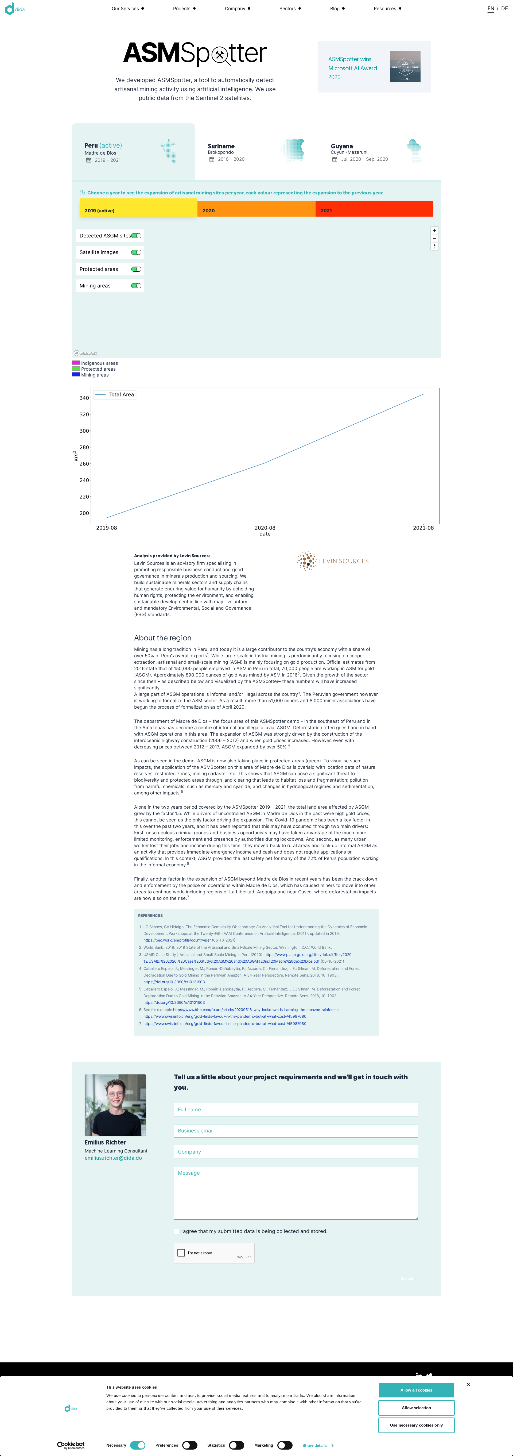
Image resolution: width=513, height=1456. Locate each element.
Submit (407, 1278)
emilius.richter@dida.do (113, 1158)
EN (491, 8)
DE (504, 8)
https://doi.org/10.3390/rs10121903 (174, 981)
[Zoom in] (434, 231)
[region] (256, 291)
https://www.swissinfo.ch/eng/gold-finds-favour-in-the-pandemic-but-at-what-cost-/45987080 (224, 1016)
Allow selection (416, 1407)
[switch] (189, 1445)
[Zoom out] (434, 238)
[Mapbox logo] (85, 353)
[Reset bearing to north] (434, 246)
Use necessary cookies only (416, 1425)
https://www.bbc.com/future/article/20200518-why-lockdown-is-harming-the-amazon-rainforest (255, 1009)
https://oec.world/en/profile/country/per (177, 940)
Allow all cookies (417, 1390)
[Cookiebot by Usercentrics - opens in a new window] (71, 1446)
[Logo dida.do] (15, 8)
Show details (314, 1445)
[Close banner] (468, 1384)
